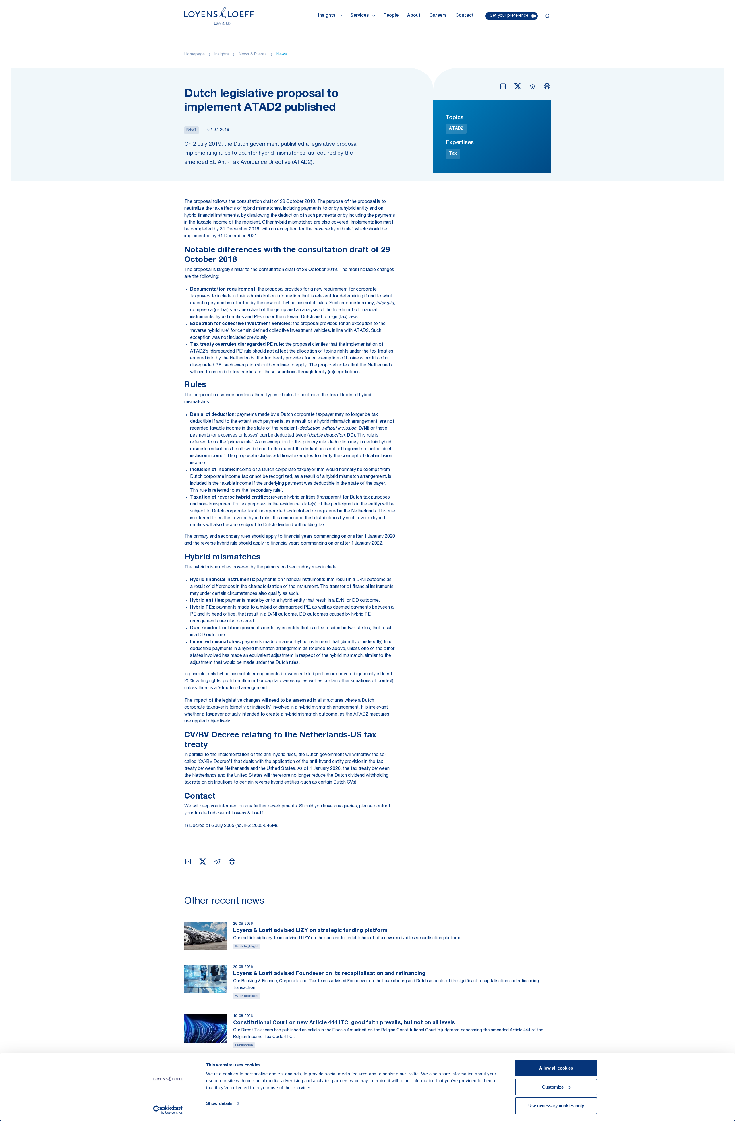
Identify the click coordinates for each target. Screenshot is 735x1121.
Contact (464, 16)
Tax (453, 153)
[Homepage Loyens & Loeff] (219, 16)
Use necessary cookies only (556, 1105)
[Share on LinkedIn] (503, 86)
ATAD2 (456, 128)
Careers (438, 16)
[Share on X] (517, 86)
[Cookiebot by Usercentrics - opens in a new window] (168, 1109)
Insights (221, 55)
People (391, 16)
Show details (219, 1103)
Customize (553, 1087)
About (414, 16)
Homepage (194, 55)
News (281, 55)
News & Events (253, 55)
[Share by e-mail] (532, 86)
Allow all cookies (556, 1068)
